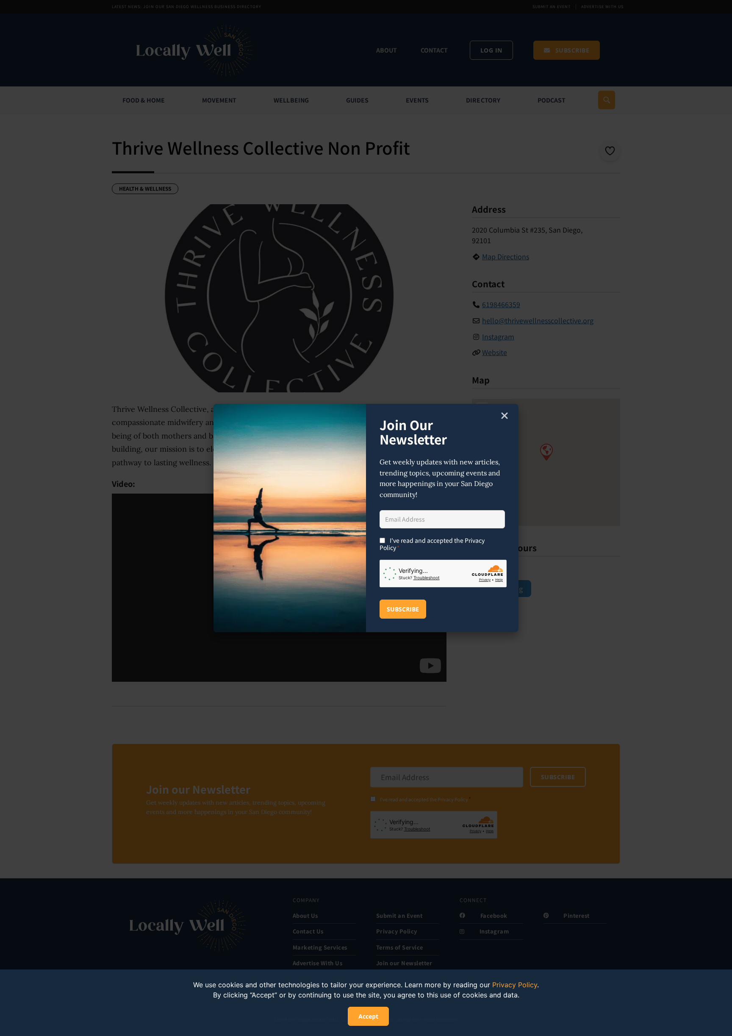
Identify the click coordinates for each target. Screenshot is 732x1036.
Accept (368, 1016)
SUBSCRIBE (403, 609)
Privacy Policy (514, 984)
